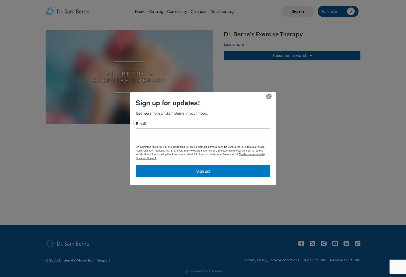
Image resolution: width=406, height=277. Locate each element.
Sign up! (203, 171)
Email (141, 123)
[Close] (271, 96)
